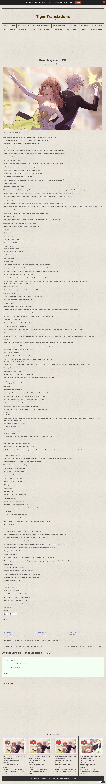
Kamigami (73, 25)
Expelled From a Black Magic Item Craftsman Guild (24, 640)
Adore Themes (71, 778)
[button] (102, 781)
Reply (6, 673)
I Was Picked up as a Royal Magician (50, 640)
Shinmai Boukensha (96, 30)
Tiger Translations (53, 16)
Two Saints (22, 30)
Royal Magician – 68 (62, 765)
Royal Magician (58, 30)
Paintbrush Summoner (60, 25)
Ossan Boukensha (72, 30)
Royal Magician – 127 (41, 632)
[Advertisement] (53, 44)
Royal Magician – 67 (36, 765)
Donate (78, 2)
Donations (84, 30)
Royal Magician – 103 (9, 632)
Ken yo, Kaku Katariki (10, 30)
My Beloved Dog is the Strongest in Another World (34, 25)
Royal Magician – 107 (74, 632)
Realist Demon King (45, 30)
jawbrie (59, 64)
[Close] (104, 2)
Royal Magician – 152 (11, 765)
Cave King (32, 30)
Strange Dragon (97, 25)
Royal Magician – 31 (87, 765)
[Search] (102, 10)
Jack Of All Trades (9, 25)
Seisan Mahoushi (84, 25)
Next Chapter (7, 607)
